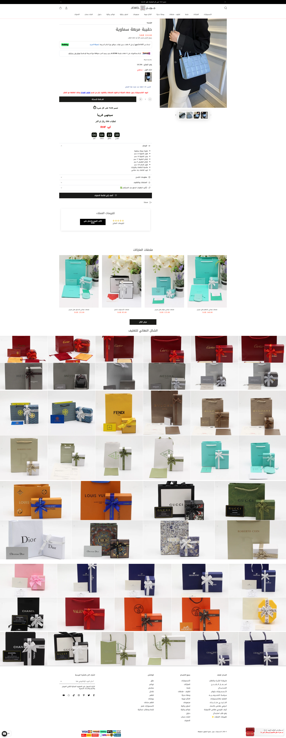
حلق (152, 680)
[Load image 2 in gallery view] (197, 115)
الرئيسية (149, 23)
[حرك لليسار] (225, 2)
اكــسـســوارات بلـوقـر (219, 691)
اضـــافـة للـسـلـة (98, 99)
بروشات (151, 698)
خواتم (151, 684)
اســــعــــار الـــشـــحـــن (219, 684)
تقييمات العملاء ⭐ (219, 717)
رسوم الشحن (148, 38)
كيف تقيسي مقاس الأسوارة (215, 709)
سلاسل (151, 688)
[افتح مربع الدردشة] (4, 733)
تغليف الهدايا (85, 92)
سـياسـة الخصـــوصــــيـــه (218, 695)
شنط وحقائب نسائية (146, 709)
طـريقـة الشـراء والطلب (218, 680)
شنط (188, 688)
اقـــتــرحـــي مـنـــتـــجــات (218, 702)
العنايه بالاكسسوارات (218, 698)
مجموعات (186, 702)
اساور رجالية (185, 706)
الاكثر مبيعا (186, 698)
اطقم (152, 695)
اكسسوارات (185, 680)
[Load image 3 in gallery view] (189, 115)
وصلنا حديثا (186, 695)
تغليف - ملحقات (184, 691)
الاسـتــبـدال (222, 688)
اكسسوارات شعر (147, 706)
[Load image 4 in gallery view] (182, 115)
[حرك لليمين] (61, 2)
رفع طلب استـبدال (220, 713)
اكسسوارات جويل (217, 731)
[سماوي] (148, 77)
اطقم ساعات (149, 702)
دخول (188, 713)
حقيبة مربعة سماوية (141, 151)
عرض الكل (143, 322)
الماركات (187, 684)
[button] (225, 7)
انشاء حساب (185, 717)
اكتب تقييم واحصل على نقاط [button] (93, 222)
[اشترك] (60, 681)
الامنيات (187, 720)
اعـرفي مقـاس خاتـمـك (218, 706)
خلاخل (151, 691)
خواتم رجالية (185, 709)
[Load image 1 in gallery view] (204, 115)
